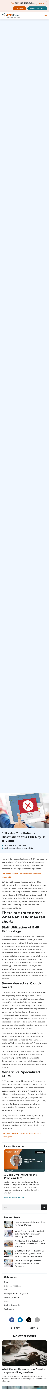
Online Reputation (12, 1305)
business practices (12, 848)
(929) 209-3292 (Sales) (24, 3)
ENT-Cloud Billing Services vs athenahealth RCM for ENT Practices (28, 1263)
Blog (6, 1282)
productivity (27, 848)
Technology (9, 1309)
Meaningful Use (11, 1297)
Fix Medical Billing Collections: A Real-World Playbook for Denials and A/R (30, 1244)
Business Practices (12, 845)
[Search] (44, 1207)
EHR (24, 845)
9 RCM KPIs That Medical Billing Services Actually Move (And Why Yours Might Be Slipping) (29, 1253)
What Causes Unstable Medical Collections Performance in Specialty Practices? (29, 1234)
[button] (45, 15)
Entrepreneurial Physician (16, 1293)
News (6, 1301)
